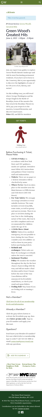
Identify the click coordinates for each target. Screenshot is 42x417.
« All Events (10, 12)
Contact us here (23, 409)
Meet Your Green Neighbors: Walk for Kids (13, 366)
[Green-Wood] (3, 2)
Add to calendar (18, 355)
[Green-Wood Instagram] (19, 413)
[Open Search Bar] (40, 2)
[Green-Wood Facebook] (22, 413)
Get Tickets (21, 121)
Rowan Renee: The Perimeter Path (29, 365)
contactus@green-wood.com (22, 341)
